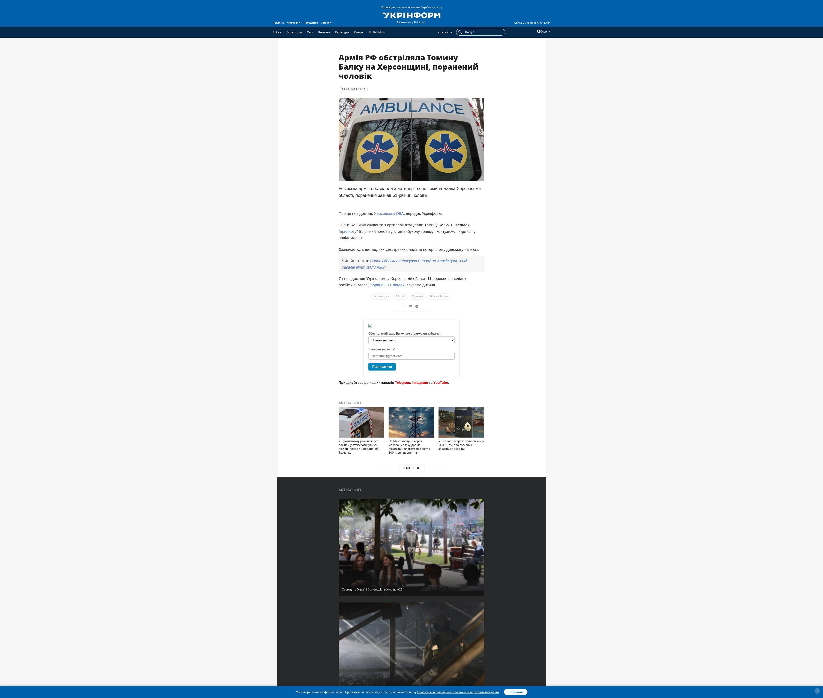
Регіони (324, 32)
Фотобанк (293, 22)
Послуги (278, 22)
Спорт (358, 32)
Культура (342, 32)
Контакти (445, 32)
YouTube (440, 382)
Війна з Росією (439, 296)
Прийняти (515, 692)
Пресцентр (310, 22)
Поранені (418, 296)
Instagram (420, 382)
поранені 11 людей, (388, 285)
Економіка (294, 32)
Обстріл (400, 296)
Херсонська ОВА (389, 213)
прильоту (348, 231)
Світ (310, 32)
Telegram (402, 382)
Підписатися (382, 366)
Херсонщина (381, 296)
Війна (277, 32)
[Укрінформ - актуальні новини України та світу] (411, 15)
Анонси (326, 22)
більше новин (411, 468)
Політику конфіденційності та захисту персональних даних (458, 692)
